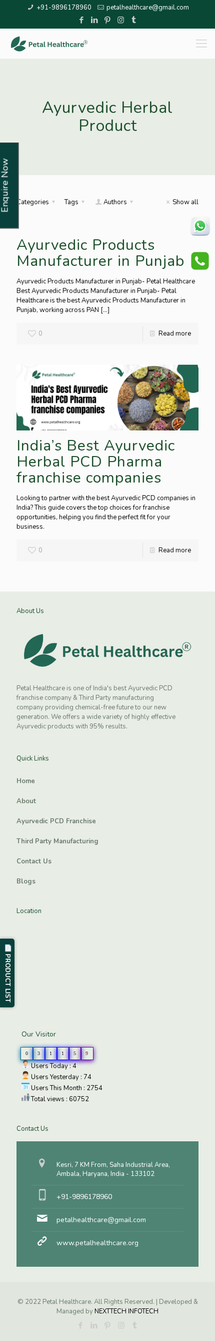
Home (25, 781)
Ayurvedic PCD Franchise (56, 821)
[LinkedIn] (95, 20)
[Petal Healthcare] (49, 43)
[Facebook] (81, 20)
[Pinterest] (107, 20)
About (26, 801)
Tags (71, 202)
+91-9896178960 (64, 7)
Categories (32, 202)
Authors (115, 202)
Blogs (26, 881)
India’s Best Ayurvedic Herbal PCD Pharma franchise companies (95, 461)
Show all (185, 202)
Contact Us (34, 861)
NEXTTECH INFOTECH (125, 1311)
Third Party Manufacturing (57, 841)
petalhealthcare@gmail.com (147, 7)
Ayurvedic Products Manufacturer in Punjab (100, 253)
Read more (174, 333)
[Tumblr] (133, 20)
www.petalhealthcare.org (97, 1243)
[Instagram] (121, 20)
